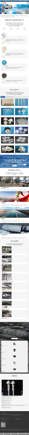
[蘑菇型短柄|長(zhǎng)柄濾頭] (7, 111)
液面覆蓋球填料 (17, 15)
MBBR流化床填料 (7, 153)
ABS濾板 (11, 16)
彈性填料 (8, 16)
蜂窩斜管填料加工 (4, 254)
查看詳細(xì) (14, 338)
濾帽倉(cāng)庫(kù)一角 (5, 318)
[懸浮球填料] (21, 130)
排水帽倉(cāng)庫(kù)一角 (5, 309)
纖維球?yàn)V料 (4, 16)
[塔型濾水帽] (21, 111)
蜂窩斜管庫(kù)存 (4, 272)
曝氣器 (14, 16)
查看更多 (3, 42)
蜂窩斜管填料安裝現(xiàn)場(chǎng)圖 (7, 281)
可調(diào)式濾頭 (22, 15)
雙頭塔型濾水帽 (8, 15)
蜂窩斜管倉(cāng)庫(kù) (5, 263)
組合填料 (3, 78)
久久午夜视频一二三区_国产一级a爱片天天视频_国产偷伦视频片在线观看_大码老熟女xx (9, 0)
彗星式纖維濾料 (12, 15)
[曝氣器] (7, 130)
